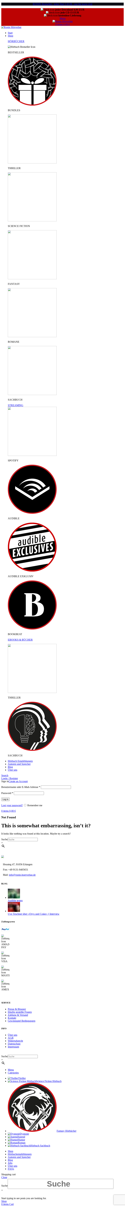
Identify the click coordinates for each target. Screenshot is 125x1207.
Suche (4, 839)
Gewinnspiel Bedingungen (21, 1020)
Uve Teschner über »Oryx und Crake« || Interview (33, 914)
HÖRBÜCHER (16, 41)
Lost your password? (12, 805)
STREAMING (15, 405)
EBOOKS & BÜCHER (20, 639)
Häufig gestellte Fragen (20, 1012)
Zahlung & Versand (18, 1015)
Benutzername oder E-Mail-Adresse (20, 787)
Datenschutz (14, 1043)
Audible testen (15, 900)
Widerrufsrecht (15, 1040)
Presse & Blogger (17, 1009)
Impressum (13, 1046)
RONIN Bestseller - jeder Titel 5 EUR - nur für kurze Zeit (62, 4)
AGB (11, 1037)
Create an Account (18, 781)
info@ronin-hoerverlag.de (22, 874)
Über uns (12, 1035)
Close (4, 1177)
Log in (5, 799)
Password (7, 793)
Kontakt (12, 1018)
